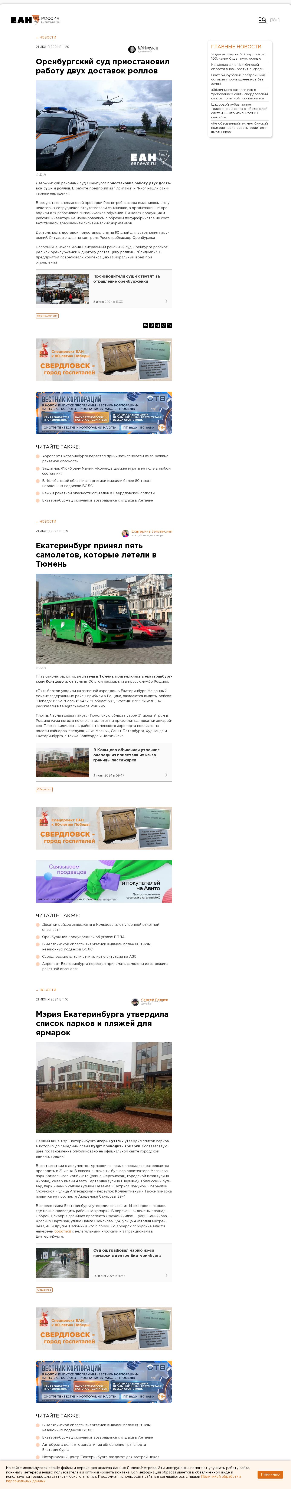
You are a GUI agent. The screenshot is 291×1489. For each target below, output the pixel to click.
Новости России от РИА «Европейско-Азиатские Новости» (25, 20)
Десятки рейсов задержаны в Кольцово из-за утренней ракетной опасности (100, 927)
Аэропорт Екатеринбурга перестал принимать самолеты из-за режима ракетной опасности (105, 459)
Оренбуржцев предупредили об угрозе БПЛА (83, 937)
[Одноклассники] (151, 325)
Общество (44, 789)
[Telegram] (157, 325)
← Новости (46, 37)
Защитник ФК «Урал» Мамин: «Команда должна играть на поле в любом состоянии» (106, 471)
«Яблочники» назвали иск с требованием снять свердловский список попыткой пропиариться (239, 94)
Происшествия (47, 316)
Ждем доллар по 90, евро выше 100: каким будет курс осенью (238, 56)
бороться (63, 1231)
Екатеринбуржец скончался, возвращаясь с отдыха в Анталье (97, 500)
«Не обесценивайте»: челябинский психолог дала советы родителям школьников (239, 127)
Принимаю (270, 1474)
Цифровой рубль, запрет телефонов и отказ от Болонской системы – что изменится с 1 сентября (239, 111)
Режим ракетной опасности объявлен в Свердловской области (98, 493)
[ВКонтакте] (145, 325)
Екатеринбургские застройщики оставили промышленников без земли (238, 79)
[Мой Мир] (163, 325)
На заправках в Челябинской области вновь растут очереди (237, 66)
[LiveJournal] (169, 325)
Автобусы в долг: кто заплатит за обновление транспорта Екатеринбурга (94, 1447)
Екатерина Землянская (151, 531)
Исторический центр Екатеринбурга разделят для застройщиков (101, 1457)
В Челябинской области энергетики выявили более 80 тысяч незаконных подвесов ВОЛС (96, 483)
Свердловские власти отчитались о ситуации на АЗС (89, 956)
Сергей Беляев (154, 1000)
